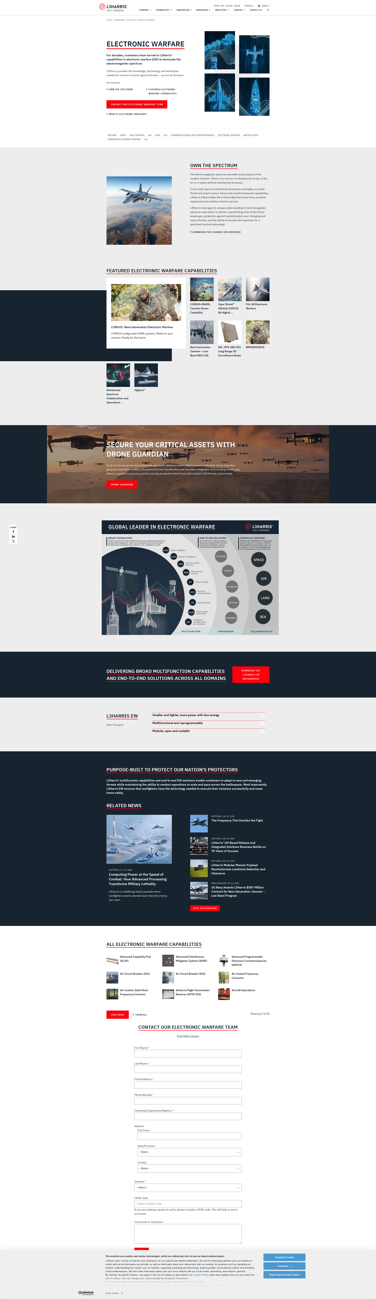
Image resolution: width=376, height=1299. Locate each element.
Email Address (143, 1079)
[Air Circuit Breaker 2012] (132, 978)
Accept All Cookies (284, 1257)
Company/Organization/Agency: (153, 1110)
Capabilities (119, 20)
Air (149, 135)
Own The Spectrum (121, 89)
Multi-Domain (137, 135)
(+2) (146, 139)
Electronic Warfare (229, 135)
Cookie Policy (200, 1275)
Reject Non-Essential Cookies (284, 1274)
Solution (139, 1181)
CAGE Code (141, 1198)
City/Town (143, 1130)
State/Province (146, 1146)
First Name (141, 1047)
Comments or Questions (148, 1222)
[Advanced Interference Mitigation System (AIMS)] (188, 960)
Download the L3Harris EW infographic (250, 674)
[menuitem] (249, 5)
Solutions (131, 20)
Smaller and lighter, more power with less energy (185, 715)
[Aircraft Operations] (244, 994)
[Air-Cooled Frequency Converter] (244, 978)
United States (250, 135)
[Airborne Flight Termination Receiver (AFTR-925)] (188, 994)
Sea (165, 135)
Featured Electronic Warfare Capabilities (162, 91)
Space (123, 135)
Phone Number (143, 1095)
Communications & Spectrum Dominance (192, 135)
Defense (112, 135)
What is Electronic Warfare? (128, 114)
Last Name (141, 1063)
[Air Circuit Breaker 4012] (188, 978)
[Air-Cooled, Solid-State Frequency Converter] (132, 994)
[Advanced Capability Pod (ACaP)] (132, 960)
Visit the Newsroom (205, 908)
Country (142, 1162)
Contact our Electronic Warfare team (137, 104)
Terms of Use (237, 1285)
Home (109, 20)
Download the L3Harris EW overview (217, 232)
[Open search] (268, 10)
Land (157, 135)
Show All (141, 1014)
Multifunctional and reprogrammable (177, 723)
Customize (282, 1266)
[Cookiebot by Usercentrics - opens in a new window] (86, 1293)
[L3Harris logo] (113, 7)
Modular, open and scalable (171, 731)
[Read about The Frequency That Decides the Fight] (228, 823)
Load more (118, 1014)
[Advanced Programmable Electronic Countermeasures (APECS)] (244, 961)
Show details (112, 1293)
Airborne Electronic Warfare (124, 139)
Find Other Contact (188, 1036)
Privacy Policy (196, 1282)
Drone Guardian (122, 484)
